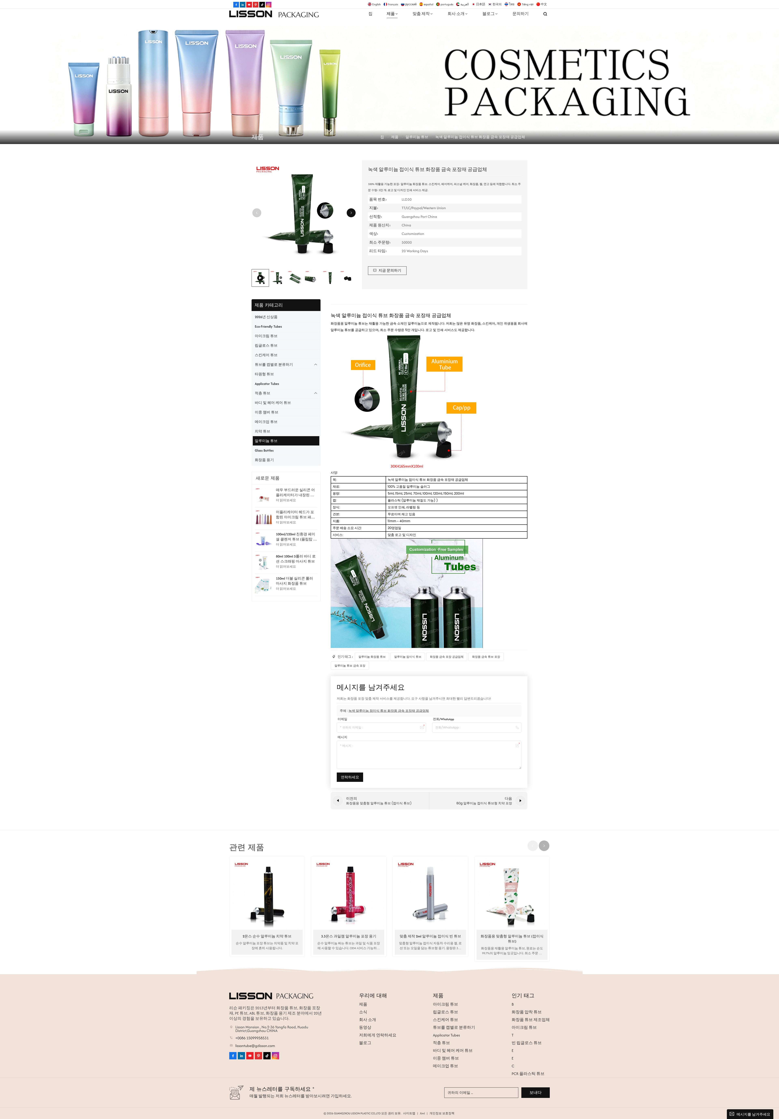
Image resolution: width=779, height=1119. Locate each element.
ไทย (511, 4)
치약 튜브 (262, 431)
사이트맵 (409, 1113)
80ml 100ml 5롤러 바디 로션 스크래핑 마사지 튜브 (296, 559)
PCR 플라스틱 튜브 (528, 1073)
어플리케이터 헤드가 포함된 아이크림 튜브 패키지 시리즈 (295, 515)
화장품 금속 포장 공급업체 (447, 657)
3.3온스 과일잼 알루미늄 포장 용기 (348, 936)
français (393, 4)
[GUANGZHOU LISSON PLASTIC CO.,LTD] (250, 13)
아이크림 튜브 (266, 336)
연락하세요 (350, 777)
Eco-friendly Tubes (268, 326)
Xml (422, 1113)
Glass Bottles (264, 450)
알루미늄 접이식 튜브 (407, 657)
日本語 (480, 4)
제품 (391, 13)
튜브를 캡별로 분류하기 (274, 364)
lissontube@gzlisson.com (255, 1046)
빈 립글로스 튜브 (527, 1043)
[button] (351, 212)
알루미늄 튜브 (417, 136)
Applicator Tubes (267, 383)
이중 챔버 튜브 (266, 412)
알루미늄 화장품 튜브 (372, 657)
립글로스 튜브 (266, 345)
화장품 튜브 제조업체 (531, 1019)
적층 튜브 (262, 393)
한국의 (497, 4)
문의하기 (520, 13)
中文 (544, 4)
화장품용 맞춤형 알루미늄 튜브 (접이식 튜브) (512, 939)
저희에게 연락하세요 (377, 1035)
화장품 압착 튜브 (527, 1012)
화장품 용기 (264, 459)
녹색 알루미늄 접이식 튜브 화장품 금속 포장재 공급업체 (389, 710)
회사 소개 (456, 13)
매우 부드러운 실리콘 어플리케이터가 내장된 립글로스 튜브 (295, 492)
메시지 (342, 737)
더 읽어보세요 (286, 500)
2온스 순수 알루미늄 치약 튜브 (267, 936)
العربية (465, 4)
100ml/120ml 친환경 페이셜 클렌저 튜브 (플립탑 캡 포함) (296, 537)
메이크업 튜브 (266, 421)
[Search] (545, 13)
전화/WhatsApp (443, 719)
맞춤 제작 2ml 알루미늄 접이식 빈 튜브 (430, 936)
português (447, 4)
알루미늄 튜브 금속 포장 (350, 666)
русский (410, 4)
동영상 (365, 1027)
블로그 (488, 13)
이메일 (342, 719)
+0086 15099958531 (252, 1038)
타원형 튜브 (264, 374)
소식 (363, 1012)
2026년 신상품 (266, 316)
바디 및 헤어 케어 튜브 (273, 402)
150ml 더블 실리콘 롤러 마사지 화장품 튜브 (294, 581)
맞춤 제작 (421, 13)
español (428, 4)
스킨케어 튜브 (266, 355)
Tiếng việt (528, 4)
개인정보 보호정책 (441, 1113)
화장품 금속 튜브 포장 (486, 657)
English (376, 4)
